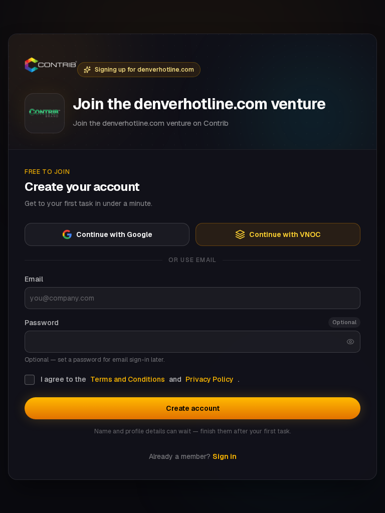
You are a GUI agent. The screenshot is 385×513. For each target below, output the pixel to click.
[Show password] (350, 342)
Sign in (225, 456)
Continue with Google (114, 234)
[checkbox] (30, 380)
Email (34, 279)
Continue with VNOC (285, 234)
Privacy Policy (209, 379)
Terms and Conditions (127, 379)
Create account (193, 408)
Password (42, 322)
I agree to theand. (140, 379)
